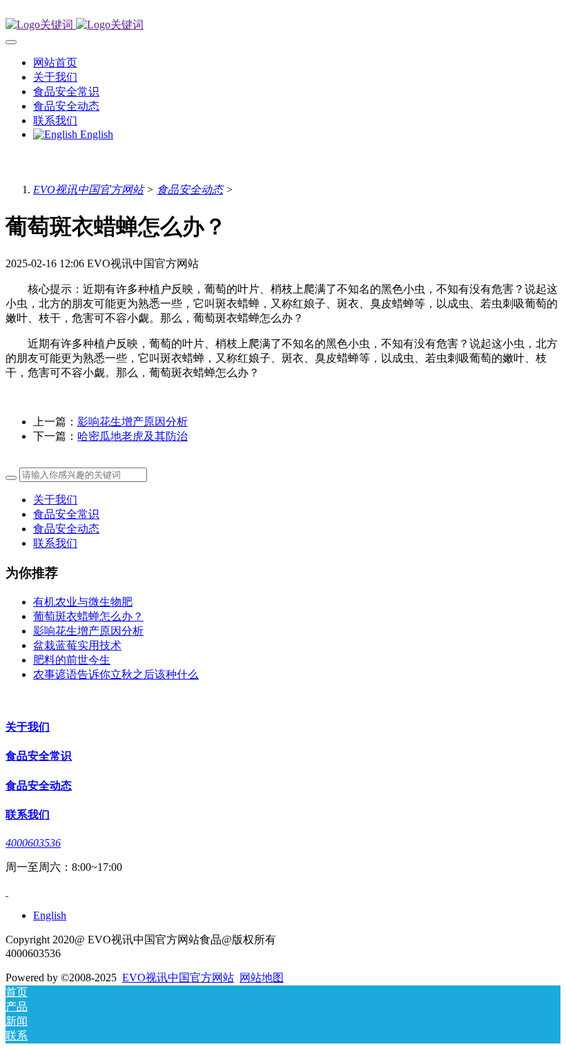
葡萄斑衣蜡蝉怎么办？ (88, 616)
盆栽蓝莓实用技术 (77, 645)
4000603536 (33, 843)
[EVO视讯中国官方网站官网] (283, 25)
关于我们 (55, 500)
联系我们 (55, 543)
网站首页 (55, 62)
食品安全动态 (190, 189)
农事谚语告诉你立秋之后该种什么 (116, 674)
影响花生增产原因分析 (132, 421)
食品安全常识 (66, 514)
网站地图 (262, 977)
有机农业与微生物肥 (83, 602)
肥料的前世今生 (71, 660)
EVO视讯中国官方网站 (88, 189)
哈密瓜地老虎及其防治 (132, 436)
